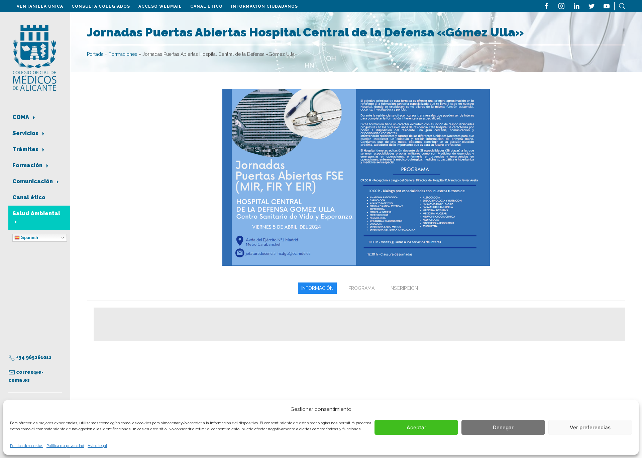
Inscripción (404, 288)
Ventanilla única (40, 6)
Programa (361, 288)
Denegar (503, 427)
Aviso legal (97, 445)
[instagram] (561, 5)
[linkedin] (576, 5)
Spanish (29, 237)
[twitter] (591, 5)
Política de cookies (26, 445)
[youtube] (606, 5)
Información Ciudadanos (264, 6)
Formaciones (123, 54)
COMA (21, 117)
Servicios (26, 133)
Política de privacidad (65, 445)
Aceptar (416, 427)
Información (317, 288)
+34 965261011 (33, 357)
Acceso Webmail (160, 6)
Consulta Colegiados (101, 6)
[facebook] (546, 5)
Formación (28, 165)
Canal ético (206, 6)
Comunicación (33, 181)
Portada (95, 54)
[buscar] (622, 5)
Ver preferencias (590, 427)
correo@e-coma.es (25, 376)
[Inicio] (34, 57)
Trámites (26, 149)
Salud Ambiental (36, 213)
